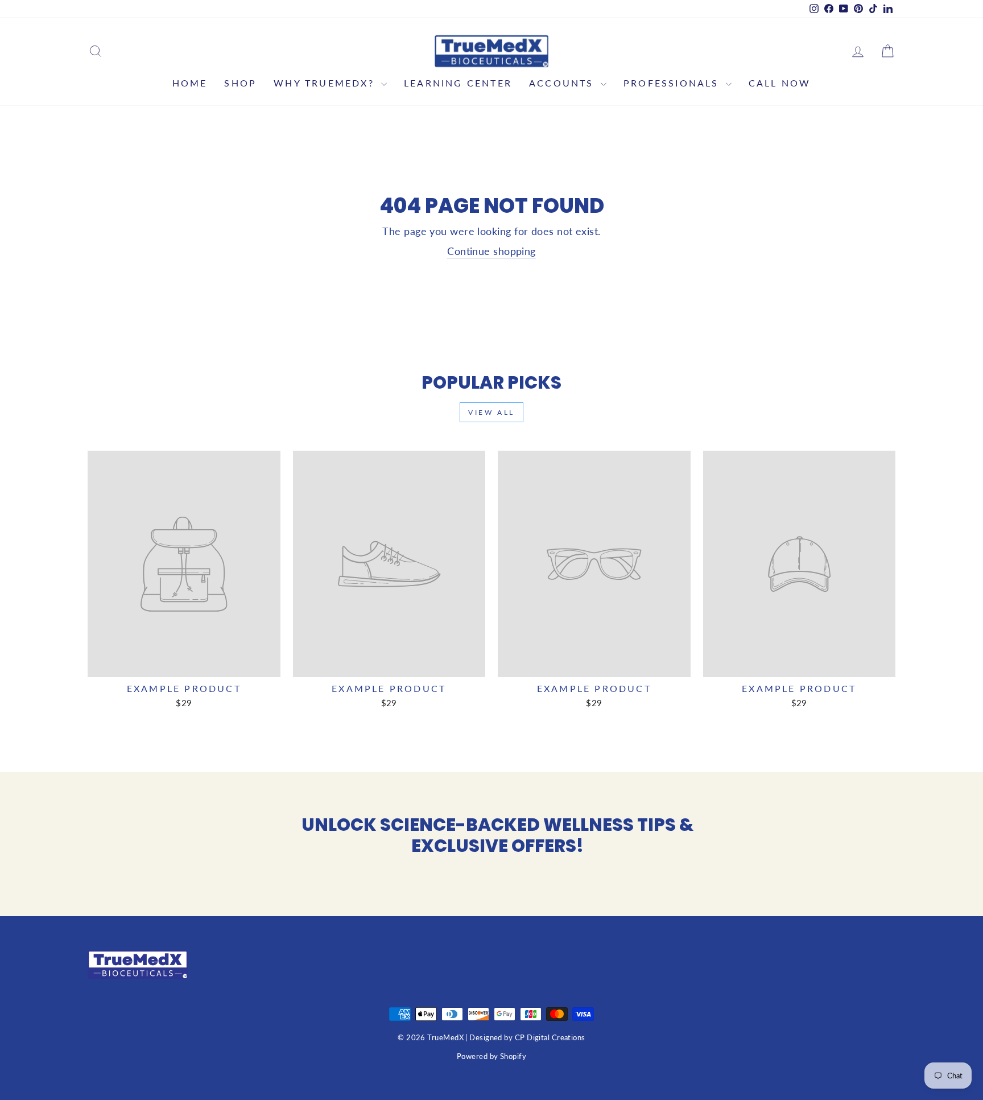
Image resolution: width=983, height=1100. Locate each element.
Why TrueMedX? (326, 82)
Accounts (563, 82)
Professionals (673, 82)
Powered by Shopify (491, 1056)
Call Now (780, 82)
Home (190, 82)
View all (491, 412)
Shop (240, 82)
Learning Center (458, 82)
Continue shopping (491, 251)
